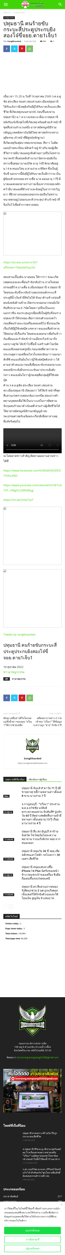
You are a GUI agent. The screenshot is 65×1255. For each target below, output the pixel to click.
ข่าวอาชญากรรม (13, 672)
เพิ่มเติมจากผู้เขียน (37, 779)
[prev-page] (5, 906)
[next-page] (11, 906)
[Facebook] (6, 48)
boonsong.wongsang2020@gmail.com (37, 1057)
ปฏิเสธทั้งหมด (33, 1248)
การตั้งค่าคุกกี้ (32, 1239)
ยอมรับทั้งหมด (33, 1230)
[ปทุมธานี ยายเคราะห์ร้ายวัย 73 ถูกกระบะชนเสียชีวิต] (11, 1136)
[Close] (62, 1204)
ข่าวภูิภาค (8, 812)
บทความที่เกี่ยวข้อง (14, 779)
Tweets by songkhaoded (19, 634)
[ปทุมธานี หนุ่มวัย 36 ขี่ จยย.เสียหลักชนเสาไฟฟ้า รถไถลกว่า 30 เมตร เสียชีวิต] (11, 855)
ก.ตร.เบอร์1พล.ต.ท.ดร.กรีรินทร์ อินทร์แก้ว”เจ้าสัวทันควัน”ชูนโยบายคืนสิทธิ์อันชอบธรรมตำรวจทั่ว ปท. (42, 1172)
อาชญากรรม (19, 12)
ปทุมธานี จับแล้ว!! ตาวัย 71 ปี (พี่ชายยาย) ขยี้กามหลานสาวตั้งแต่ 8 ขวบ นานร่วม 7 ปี (42, 791)
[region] (32, 1228)
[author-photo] (32, 753)
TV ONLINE (8, 839)
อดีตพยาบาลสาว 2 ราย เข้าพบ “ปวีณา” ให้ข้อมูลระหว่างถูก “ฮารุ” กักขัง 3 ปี (47, 722)
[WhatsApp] (29, 48)
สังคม (6, 796)
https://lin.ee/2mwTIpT (18, 500)
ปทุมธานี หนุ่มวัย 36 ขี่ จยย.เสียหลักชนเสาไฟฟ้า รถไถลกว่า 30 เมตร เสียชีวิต (41, 854)
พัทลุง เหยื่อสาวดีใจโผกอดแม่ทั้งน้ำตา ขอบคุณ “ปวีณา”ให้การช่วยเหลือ (17, 722)
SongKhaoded (14, 41)
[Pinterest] (22, 48)
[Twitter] (14, 48)
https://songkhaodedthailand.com (33, 763)
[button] (5, 4)
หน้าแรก (7, 12)
